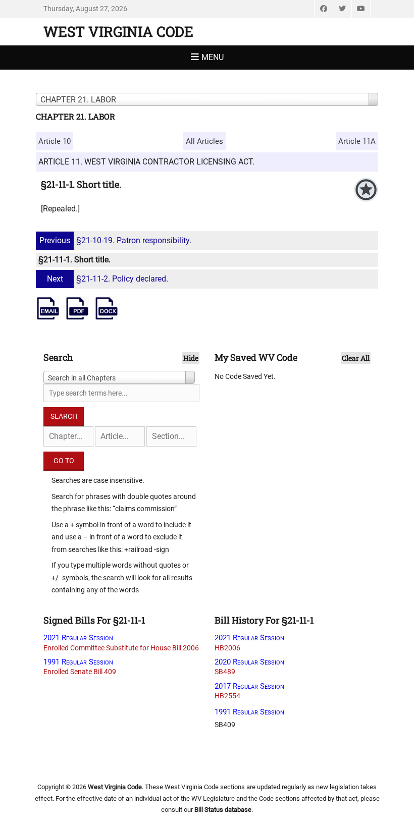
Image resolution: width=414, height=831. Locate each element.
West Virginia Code (118, 31)
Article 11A (357, 141)
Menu (212, 57)
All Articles (204, 141)
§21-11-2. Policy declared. (107, 279)
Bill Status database (222, 809)
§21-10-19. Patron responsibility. (115, 240)
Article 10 (54, 141)
